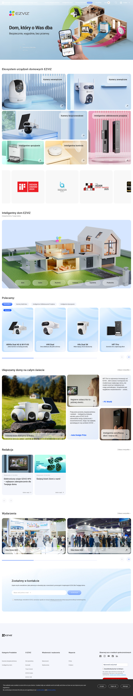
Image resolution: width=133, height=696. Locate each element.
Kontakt (27, 665)
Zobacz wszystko (123, 370)
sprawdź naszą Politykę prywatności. (118, 674)
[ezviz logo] (6, 3)
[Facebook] (101, 656)
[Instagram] (105, 656)
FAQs (70, 661)
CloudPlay (98, 2)
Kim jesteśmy (29, 661)
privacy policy (51, 690)
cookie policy (40, 690)
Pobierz (71, 665)
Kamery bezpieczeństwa (52, 2)
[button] (128, 357)
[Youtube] (109, 656)
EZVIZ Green (29, 673)
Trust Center (29, 669)
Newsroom (45, 661)
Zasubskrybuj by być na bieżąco (113, 669)
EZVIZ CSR (28, 677)
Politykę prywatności (55, 600)
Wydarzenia (45, 665)
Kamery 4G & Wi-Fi (83, 2)
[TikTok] (113, 656)
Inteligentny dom (67, 2)
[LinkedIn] (117, 656)
